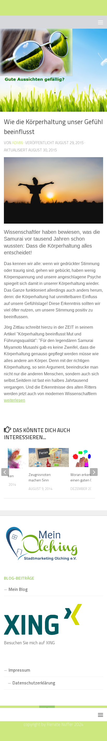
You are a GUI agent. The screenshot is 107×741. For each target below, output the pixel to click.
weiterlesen (14, 400)
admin (17, 143)
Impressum (19, 670)
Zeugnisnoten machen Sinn (40, 477)
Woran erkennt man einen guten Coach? (86, 477)
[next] (94, 472)
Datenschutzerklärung (33, 682)
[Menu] (100, 22)
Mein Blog (18, 589)
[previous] (5, 472)
